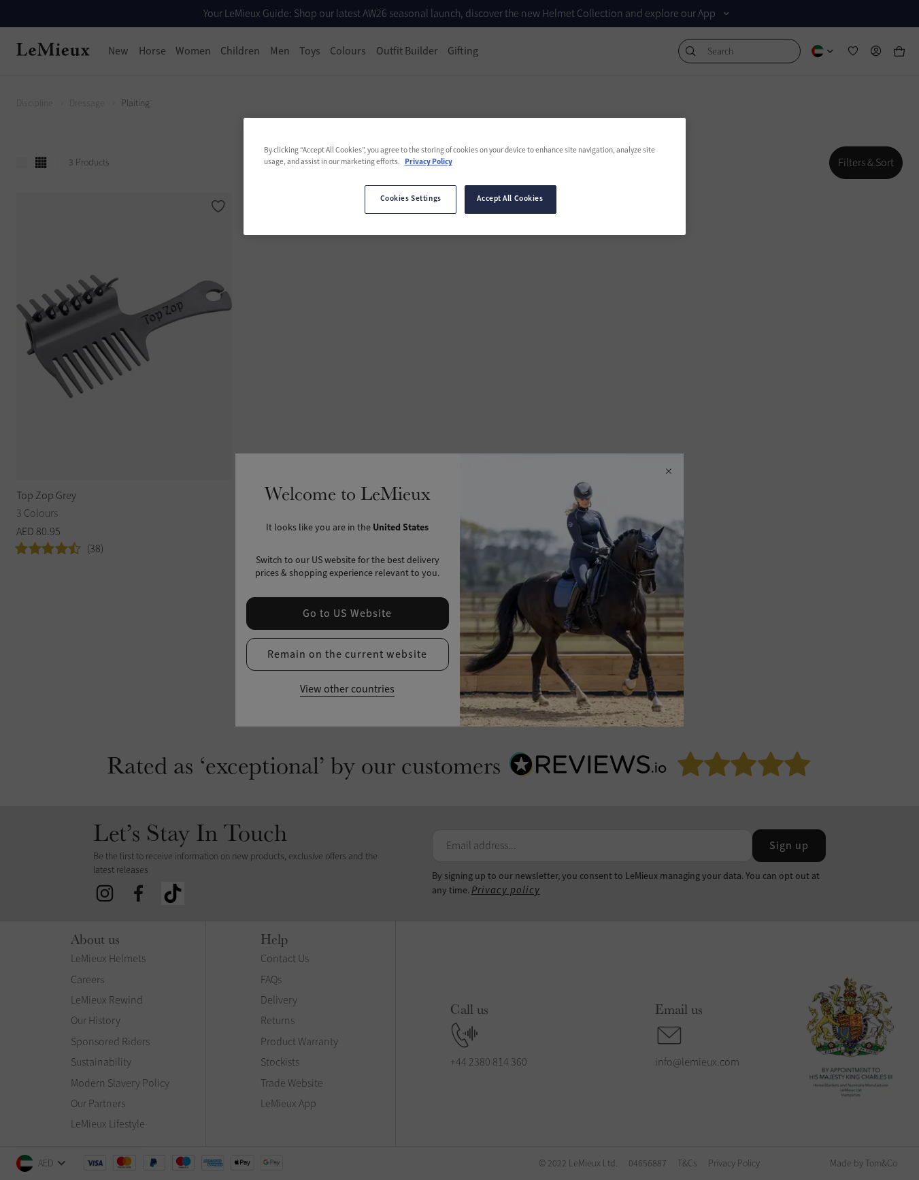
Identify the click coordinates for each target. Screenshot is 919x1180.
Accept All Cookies (510, 198)
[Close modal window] (668, 471)
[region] (465, 176)
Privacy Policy (428, 162)
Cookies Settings (410, 198)
